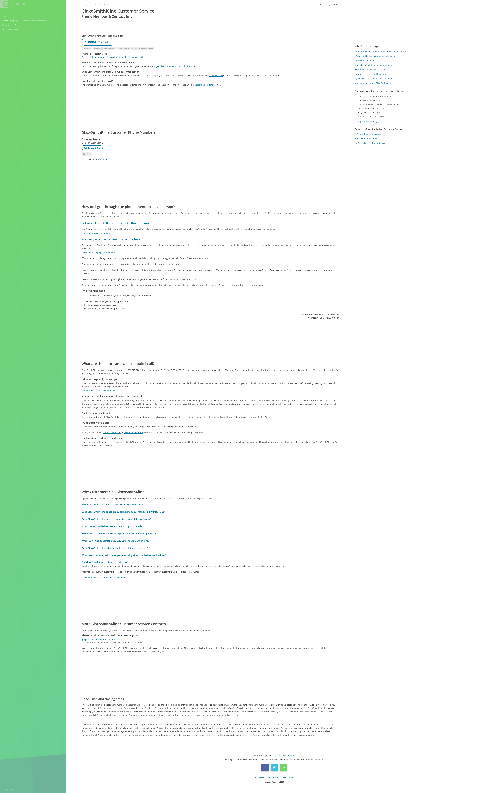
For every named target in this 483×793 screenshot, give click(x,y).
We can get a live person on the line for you (113, 239)
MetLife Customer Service (367, 138)
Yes (279, 755)
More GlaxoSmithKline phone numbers (373, 65)
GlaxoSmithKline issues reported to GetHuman (104, 577)
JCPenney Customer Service (368, 134)
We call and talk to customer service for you (375, 56)
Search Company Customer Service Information (24, 20)
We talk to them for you (93, 57)
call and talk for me (112, 432)
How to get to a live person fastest (371, 69)
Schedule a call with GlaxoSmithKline (99, 390)
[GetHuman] (12, 4)
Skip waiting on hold (116, 57)
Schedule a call (136, 57)
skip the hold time (204, 84)
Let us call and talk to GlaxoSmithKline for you (115, 223)
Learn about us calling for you (96, 233)
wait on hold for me (133, 432)
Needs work (288, 755)
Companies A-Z (9, 25)
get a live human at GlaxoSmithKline (173, 66)
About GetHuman (10, 29)
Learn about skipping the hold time (98, 252)
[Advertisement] (157, 108)
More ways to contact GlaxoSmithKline (373, 83)
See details (104, 159)
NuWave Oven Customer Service (370, 143)
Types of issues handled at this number (373, 78)
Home (5, 16)
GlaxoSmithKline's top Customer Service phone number (381, 51)
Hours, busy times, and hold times (371, 74)
